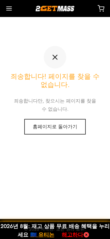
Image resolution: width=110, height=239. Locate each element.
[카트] (101, 8)
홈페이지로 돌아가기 (55, 126)
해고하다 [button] (72, 234)
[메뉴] (9, 8)
